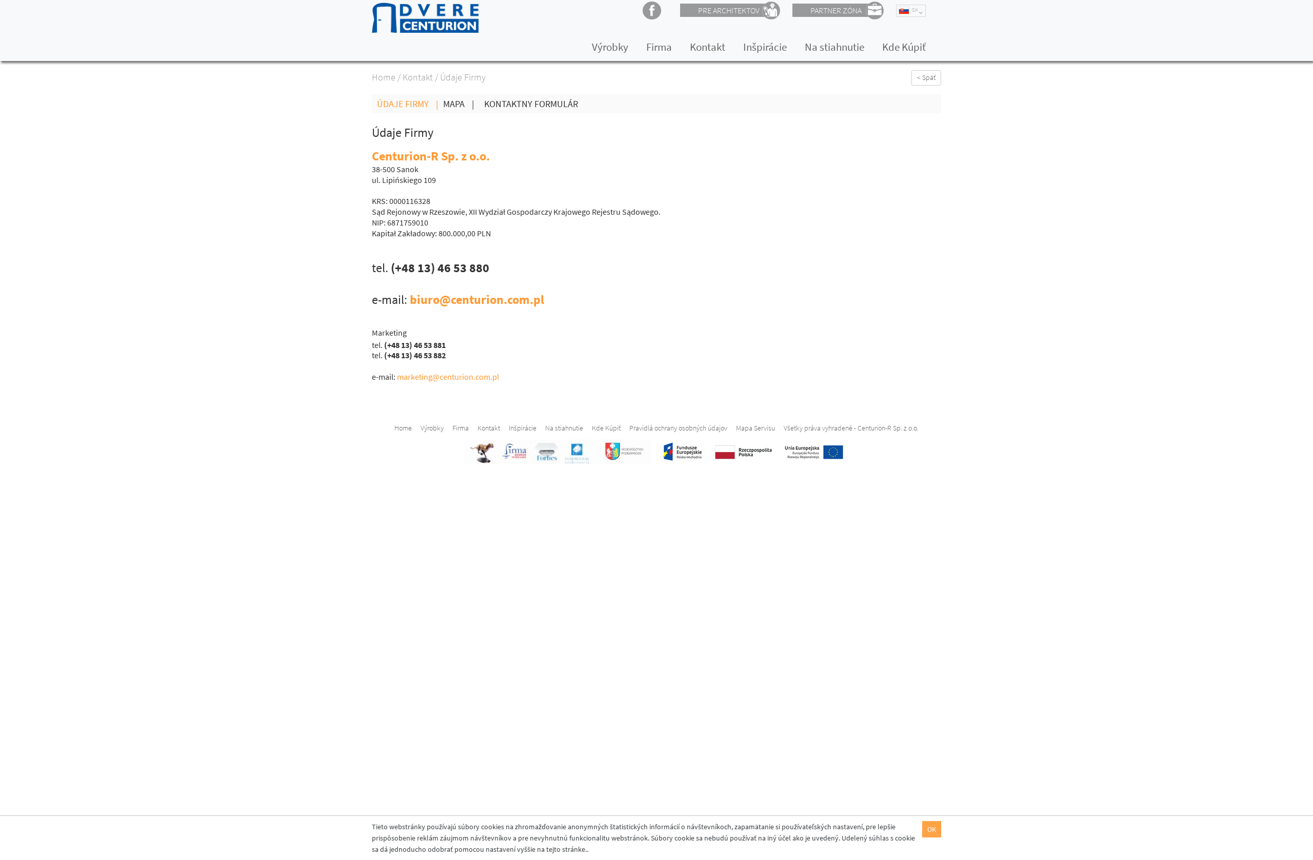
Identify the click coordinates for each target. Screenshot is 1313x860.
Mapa (458, 104)
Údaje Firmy (407, 104)
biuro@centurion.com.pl (477, 300)
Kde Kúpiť (904, 47)
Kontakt (707, 47)
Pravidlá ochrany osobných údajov (678, 428)
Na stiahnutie (834, 47)
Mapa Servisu (755, 428)
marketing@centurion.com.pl (448, 377)
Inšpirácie (765, 47)
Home (383, 77)
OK (931, 829)
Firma (659, 47)
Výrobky (610, 47)
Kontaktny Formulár (531, 104)
